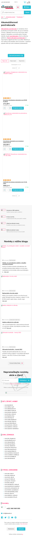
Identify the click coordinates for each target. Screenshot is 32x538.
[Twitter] (6, 518)
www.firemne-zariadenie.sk (11, 490)
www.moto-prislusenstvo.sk (12, 488)
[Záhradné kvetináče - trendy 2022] (16, 338)
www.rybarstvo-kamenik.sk (11, 428)
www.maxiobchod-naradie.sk (12, 486)
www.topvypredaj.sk (10, 444)
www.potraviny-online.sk (11, 425)
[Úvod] (7, 7)
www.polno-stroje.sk (10, 481)
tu (22, 534)
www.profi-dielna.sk (10, 479)
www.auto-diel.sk (9, 473)
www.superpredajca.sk (10, 451)
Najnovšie (4, 61)
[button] (16, 461)
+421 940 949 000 (5, 2)
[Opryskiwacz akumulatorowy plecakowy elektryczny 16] (16, 125)
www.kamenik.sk (9, 405)
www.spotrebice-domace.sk (12, 453)
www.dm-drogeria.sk (10, 438)
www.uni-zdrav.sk (9, 493)
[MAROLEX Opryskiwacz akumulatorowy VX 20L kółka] (16, 166)
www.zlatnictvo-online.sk (11, 427)
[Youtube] (13, 518)
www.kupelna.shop (9, 416)
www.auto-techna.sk (10, 475)
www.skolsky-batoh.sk (10, 421)
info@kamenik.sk (7, 513)
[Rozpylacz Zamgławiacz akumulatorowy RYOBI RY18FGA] (16, 84)
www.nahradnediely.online (11, 491)
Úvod (2, 17)
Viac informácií (23, 524)
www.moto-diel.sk (9, 477)
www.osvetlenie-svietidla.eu (12, 455)
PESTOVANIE (12, 260)
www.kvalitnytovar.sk (10, 440)
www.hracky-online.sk (10, 414)
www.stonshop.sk (9, 418)
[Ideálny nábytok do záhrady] (16, 311)
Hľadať (27, 12)
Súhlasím (21, 529)
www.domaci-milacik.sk (10, 412)
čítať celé (6, 272)
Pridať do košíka (18, 108)
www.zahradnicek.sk (10, 458)
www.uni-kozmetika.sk (10, 456)
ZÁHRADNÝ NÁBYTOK (14, 319)
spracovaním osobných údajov (15, 383)
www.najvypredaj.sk (10, 442)
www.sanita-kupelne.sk (10, 419)
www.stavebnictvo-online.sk (12, 484)
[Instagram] (9, 518)
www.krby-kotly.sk (9, 482)
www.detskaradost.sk (10, 409)
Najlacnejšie (13, 61)
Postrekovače (20, 17)
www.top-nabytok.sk (10, 446)
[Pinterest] (15, 518)
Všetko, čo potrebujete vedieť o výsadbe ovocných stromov (14, 263)
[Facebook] (3, 518)
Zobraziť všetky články (14, 363)
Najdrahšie (21, 61)
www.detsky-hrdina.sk (10, 410)
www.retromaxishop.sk (10, 449)
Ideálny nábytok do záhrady (10, 322)
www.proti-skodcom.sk (10, 447)
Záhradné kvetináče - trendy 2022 (12, 349)
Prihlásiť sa (23, 380)
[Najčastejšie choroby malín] (16, 282)
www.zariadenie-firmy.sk (11, 497)
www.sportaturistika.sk (10, 423)
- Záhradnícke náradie (10, 17)
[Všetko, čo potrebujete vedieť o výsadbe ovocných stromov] (16, 251)
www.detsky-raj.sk (9, 407)
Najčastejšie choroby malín (10, 293)
